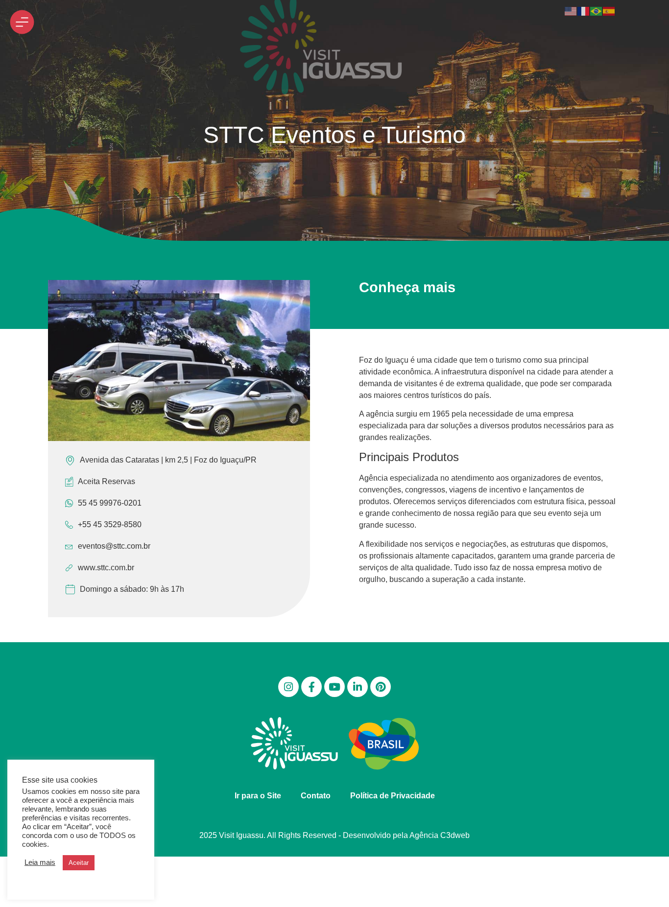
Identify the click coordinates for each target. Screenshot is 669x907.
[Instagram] (288, 686)
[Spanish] (609, 10)
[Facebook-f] (311, 686)
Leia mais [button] (39, 862)
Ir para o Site (258, 795)
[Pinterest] (380, 686)
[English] (571, 10)
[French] (583, 10)
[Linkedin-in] (357, 686)
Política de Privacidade (392, 795)
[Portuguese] (596, 10)
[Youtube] (334, 686)
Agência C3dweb (439, 835)
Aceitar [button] (79, 862)
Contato (316, 795)
